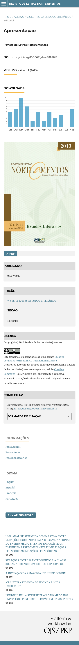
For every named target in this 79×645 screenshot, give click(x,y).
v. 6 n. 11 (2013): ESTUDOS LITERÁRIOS (48, 16)
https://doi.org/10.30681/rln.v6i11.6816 (34, 57)
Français (11, 493)
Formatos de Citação (24, 416)
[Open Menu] (3, 3)
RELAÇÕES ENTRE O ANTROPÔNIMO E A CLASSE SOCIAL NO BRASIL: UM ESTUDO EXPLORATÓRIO (36, 562)
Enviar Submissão (20, 515)
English (10, 482)
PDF (12, 253)
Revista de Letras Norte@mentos (35, 3)
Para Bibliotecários (16, 457)
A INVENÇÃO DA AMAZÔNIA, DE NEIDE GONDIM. (36, 573)
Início (8, 16)
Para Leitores (13, 446)
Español (10, 487)
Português (12, 498)
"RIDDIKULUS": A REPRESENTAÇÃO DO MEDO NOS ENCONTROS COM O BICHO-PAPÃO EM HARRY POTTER (39, 597)
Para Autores (13, 452)
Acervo (19, 16)
